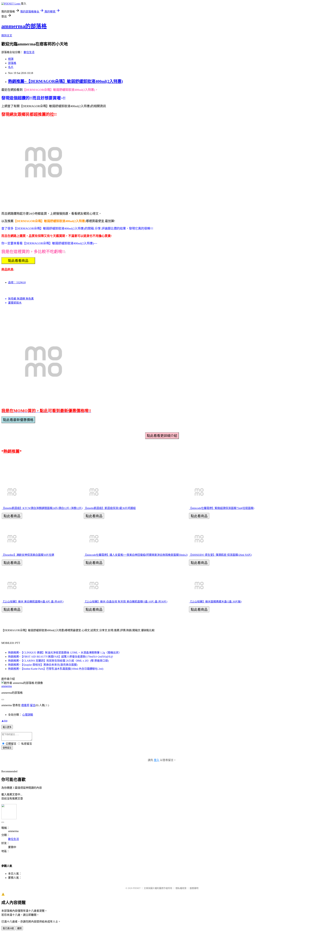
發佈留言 (7, 747)
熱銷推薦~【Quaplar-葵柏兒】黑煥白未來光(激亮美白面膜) (42, 664)
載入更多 (7, 727)
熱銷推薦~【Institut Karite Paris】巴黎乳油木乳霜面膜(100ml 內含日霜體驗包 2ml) (55, 668)
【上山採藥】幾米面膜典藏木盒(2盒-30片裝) (215, 601)
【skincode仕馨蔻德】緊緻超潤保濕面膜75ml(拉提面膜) (221, 508)
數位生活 (29, 52)
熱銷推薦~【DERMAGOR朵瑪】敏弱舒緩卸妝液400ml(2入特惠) (65, 81)
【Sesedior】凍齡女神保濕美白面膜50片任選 (28, 554)
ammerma (6, 686)
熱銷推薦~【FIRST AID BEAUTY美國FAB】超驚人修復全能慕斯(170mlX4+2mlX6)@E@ (60, 656)
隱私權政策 (181, 888)
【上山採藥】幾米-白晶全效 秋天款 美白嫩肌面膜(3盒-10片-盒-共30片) (125, 601)
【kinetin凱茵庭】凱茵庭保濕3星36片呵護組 (110, 508)
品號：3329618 (17, 282)
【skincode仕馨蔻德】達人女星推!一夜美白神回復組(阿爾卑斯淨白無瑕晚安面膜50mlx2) (136, 554)
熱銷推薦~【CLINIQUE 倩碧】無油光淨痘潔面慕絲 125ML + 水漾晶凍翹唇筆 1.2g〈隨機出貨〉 (64, 652)
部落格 (12, 63)
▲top (4, 720)
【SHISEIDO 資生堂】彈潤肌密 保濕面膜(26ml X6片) (220, 554)
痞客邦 (25, 705)
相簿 (11, 59)
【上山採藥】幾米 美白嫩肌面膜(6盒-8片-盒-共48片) (32, 601)
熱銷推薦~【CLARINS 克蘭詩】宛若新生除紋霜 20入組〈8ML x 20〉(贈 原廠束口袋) (58, 660)
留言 (32, 705)
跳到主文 (6, 35)
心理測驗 (27, 714)
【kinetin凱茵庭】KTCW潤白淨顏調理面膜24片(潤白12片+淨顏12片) (42, 508)
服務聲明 (194, 888)
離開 (19, 928)
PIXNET (137, 888)
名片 (11, 67)
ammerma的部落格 (24, 26)
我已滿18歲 (8, 928)
